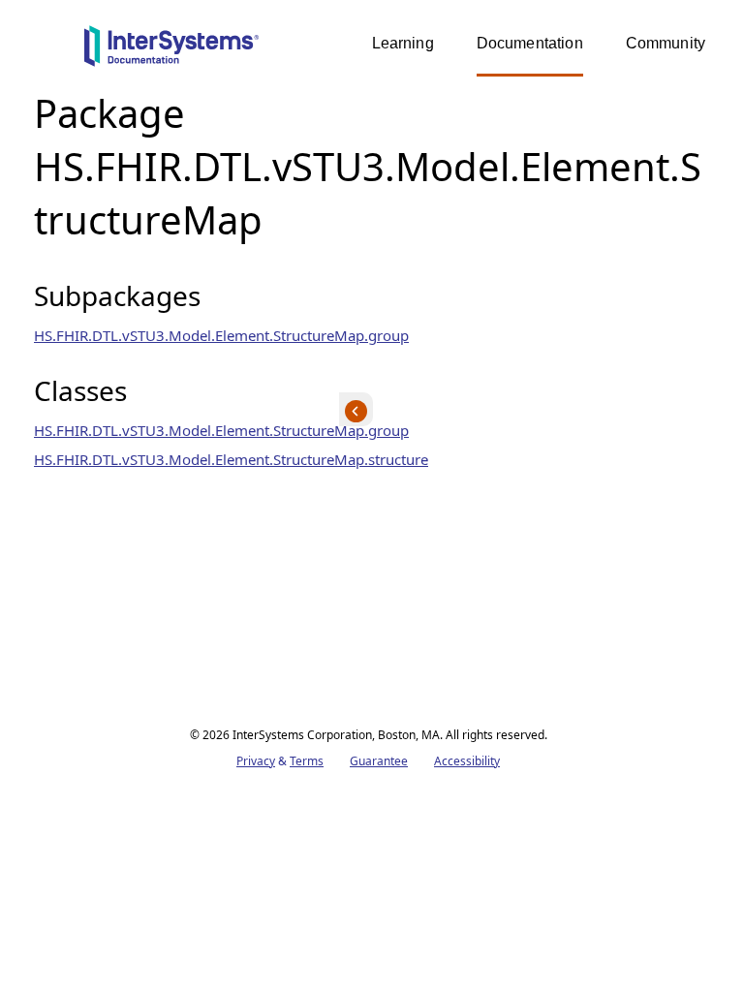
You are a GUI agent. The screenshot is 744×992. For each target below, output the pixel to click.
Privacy (255, 761)
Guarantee (379, 761)
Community (665, 43)
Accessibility (467, 761)
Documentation (530, 43)
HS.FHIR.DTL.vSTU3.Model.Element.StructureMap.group (221, 335)
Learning (403, 43)
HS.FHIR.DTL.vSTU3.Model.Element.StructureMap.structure (231, 459)
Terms (307, 761)
